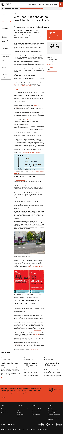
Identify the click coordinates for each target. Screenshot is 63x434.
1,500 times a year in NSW (28, 152)
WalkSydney (17, 344)
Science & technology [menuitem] (4, 52)
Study (29, 4)
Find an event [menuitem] (4, 74)
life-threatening (39, 152)
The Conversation (34, 349)
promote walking (28, 200)
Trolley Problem (37, 330)
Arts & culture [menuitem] (5, 28)
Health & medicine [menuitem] (5, 45)
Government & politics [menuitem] (5, 41)
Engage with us (41, 4)
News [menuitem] (3, 21)
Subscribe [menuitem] (3, 60)
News (13, 8)
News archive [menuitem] (4, 64)
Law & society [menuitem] (5, 48)
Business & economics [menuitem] (4, 32)
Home (2, 8)
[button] (61, 4)
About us (47, 4)
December (16, 8)
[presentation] (11, 367)
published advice (35, 123)
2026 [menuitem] (3, 25)
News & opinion (53, 4)
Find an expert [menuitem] (4, 70)
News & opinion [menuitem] (6, 18)
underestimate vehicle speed (25, 66)
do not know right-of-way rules (24, 80)
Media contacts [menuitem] (4, 67)
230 (27, 119)
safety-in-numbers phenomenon (36, 266)
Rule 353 (16, 89)
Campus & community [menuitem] (4, 37)
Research (34, 4)
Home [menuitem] (4, 14)
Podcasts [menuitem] (3, 77)
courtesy (20, 222)
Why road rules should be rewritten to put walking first (31, 8)
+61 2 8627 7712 (50, 64)
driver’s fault (37, 334)
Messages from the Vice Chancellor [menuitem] (5, 57)
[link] (8, 409)
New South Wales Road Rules (24, 85)
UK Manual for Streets (20, 180)
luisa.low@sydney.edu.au (52, 71)
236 (31, 119)
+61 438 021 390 (50, 67)
